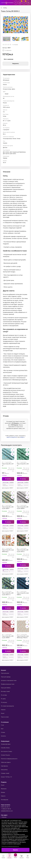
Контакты (3, 736)
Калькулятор (4, 769)
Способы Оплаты (5, 747)
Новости (3, 796)
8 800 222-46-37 (5, 807)
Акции (2, 713)
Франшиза (3, 788)
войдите (22, 437)
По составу (4, 695)
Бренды (3, 792)
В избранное (8, 50)
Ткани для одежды (5, 677)
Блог (2, 728)
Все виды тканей (5, 691)
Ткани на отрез (5, 717)
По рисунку (4, 702)
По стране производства (7, 706)
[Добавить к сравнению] (12, 454)
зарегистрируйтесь (12, 437)
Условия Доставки (5, 744)
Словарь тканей (5, 773)
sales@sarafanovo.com (7, 811)
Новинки (3, 709)
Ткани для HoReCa (5, 687)
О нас (2, 725)
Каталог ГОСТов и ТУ (6, 777)
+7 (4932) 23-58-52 (6, 809)
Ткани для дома (5, 673)
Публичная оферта (5, 762)
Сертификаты (4, 766)
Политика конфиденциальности (9, 758)
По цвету (3, 698)
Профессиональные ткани (7, 684)
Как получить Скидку (6, 751)
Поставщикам (4, 799)
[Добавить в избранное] (12, 450)
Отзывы (3, 732)
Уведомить (15, 63)
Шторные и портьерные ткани (8, 680)
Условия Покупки (5, 755)
